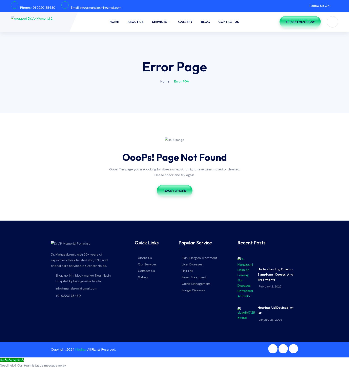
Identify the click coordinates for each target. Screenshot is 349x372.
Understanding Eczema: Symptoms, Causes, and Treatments (275, 274)
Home (114, 22)
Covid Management (196, 284)
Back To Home (175, 190)
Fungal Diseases (193, 290)
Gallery (185, 22)
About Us (135, 22)
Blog (205, 22)
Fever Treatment (194, 277)
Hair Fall (187, 271)
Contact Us (228, 22)
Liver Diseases (192, 264)
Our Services (147, 264)
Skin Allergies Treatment (199, 258)
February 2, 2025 (270, 286)
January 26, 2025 (270, 319)
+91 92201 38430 (68, 296)
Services (159, 22)
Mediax (80, 349)
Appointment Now (300, 22)
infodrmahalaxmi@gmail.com (100, 7)
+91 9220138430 (43, 7)
